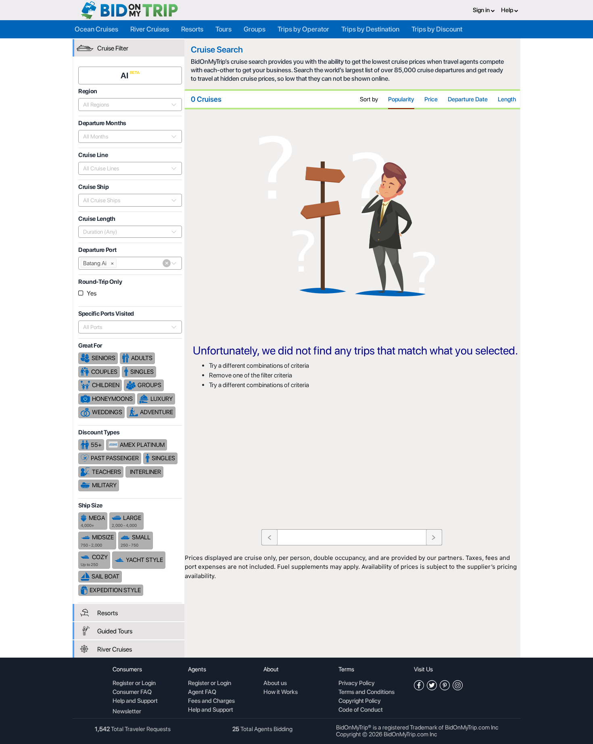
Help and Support (135, 701)
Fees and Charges (211, 701)
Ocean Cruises (96, 29)
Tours (223, 29)
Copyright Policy (359, 701)
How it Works (280, 692)
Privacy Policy (356, 683)
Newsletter (127, 711)
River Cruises (149, 29)
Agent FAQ (202, 692)
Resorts (192, 29)
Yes (91, 293)
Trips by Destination (370, 29)
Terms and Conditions (366, 692)
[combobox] (126, 104)
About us (275, 683)
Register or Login (134, 683)
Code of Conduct (360, 710)
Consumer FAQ (132, 692)
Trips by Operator (303, 29)
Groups (254, 29)
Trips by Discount (436, 29)
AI (125, 75)
